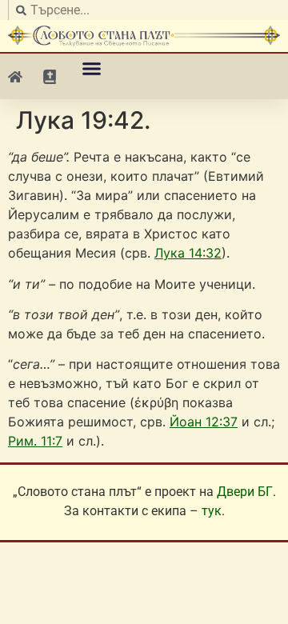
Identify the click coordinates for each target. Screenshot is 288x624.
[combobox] (144, 10)
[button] (92, 69)
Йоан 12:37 (204, 422)
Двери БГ (245, 491)
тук (212, 510)
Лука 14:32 (188, 253)
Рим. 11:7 (35, 441)
